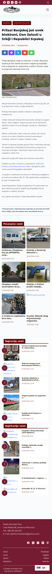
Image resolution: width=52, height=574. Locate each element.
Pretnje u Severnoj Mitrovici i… (36, 251)
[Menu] (47, 9)
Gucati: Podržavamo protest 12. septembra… (34, 347)
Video (46, 558)
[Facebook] (4, 2)
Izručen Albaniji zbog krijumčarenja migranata (37, 318)
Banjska (6, 23)
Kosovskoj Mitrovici (17, 166)
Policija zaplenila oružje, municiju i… (32, 446)
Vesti (5, 552)
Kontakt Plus (23, 45)
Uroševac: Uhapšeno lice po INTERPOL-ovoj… (12, 252)
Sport (5, 558)
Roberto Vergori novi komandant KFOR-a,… (31, 364)
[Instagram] (12, 2)
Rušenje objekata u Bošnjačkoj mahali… (30, 379)
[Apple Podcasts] (20, 2)
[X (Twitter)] (8, 2)
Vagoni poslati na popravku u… (34, 397)
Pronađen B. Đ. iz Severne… (34, 488)
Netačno (7, 561)
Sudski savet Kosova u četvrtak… (31, 414)
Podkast (45, 552)
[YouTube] (16, 2)
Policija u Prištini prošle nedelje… (35, 285)
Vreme (45, 561)
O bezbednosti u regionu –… (34, 478)
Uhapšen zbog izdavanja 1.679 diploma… (33, 432)
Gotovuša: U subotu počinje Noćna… (34, 464)
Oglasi (46, 555)
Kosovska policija (22, 23)
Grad (5, 555)
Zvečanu (21, 164)
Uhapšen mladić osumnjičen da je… (11, 285)
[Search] (48, 2)
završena (36, 103)
